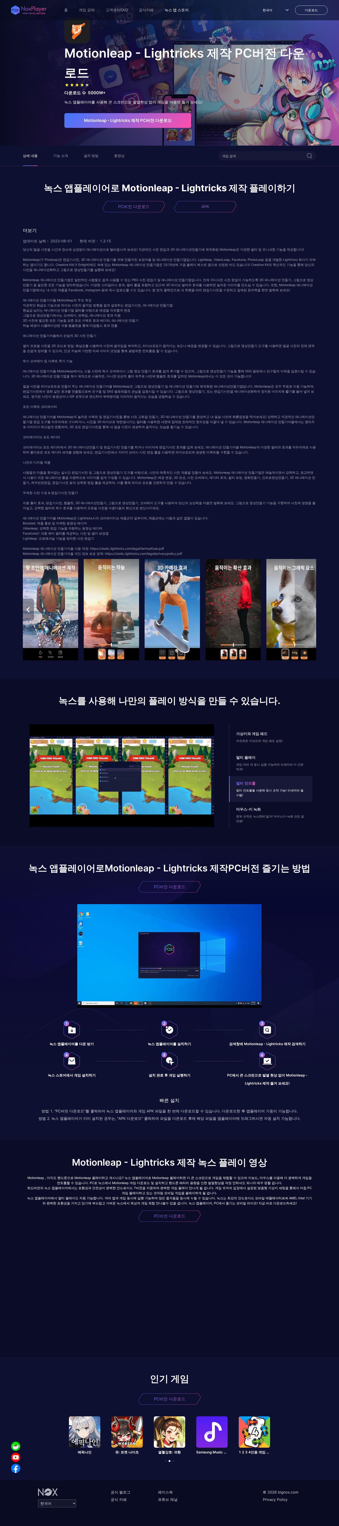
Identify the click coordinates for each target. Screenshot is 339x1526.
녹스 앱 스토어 (177, 10)
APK (205, 206)
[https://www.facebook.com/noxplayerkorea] (15, 1468)
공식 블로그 (120, 1492)
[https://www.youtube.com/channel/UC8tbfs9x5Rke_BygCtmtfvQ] (15, 1457)
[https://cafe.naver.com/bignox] (15, 1446)
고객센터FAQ (117, 10)
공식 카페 (119, 1499)
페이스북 (165, 1492)
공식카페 (146, 10)
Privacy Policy (275, 1499)
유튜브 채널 (168, 1499)
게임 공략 (87, 10)
